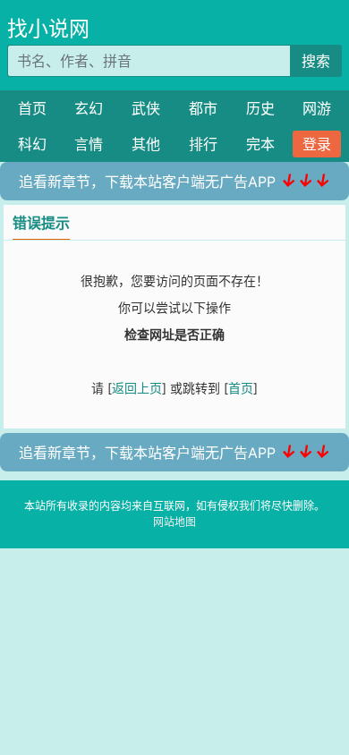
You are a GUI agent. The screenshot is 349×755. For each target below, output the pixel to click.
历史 (260, 108)
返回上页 (137, 387)
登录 (316, 144)
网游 (316, 108)
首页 (32, 108)
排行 (203, 144)
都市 (203, 108)
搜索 (316, 61)
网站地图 (174, 522)
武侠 (146, 108)
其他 (146, 144)
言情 (88, 144)
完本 (260, 144)
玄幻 (88, 108)
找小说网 (48, 28)
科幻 (32, 144)
